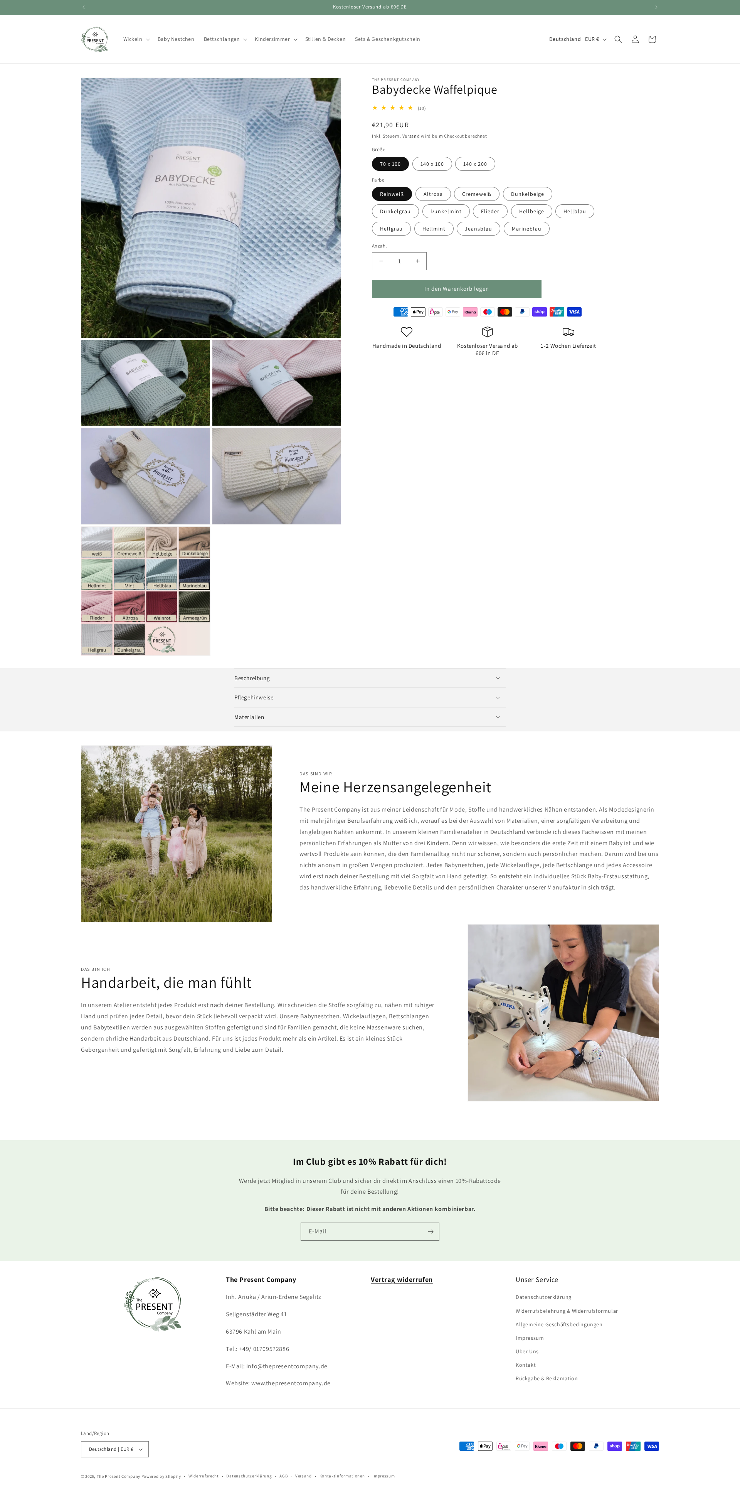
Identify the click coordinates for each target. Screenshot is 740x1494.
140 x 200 (475, 163)
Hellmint (434, 228)
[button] (136, 39)
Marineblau (527, 228)
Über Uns (527, 1351)
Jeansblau (478, 228)
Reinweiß (392, 193)
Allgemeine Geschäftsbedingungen (559, 1324)
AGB (283, 1476)
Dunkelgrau (395, 211)
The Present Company (118, 1476)
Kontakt (526, 1364)
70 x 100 (390, 163)
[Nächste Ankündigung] (656, 7)
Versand (411, 136)
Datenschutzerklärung (544, 1297)
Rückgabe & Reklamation (547, 1378)
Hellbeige (531, 211)
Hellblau (574, 211)
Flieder (490, 211)
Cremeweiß (476, 193)
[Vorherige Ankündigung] (83, 7)
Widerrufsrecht (203, 1476)
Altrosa (433, 193)
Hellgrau (391, 228)
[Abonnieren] (430, 1232)
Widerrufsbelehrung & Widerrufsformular (567, 1310)
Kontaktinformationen (342, 1476)
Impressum (530, 1337)
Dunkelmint (446, 211)
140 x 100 (432, 163)
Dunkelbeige (527, 193)
